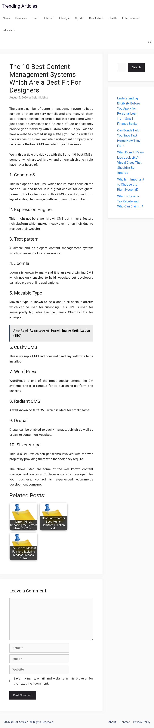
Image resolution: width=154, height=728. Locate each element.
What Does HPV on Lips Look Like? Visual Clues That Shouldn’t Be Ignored (130, 162)
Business (21, 18)
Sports (79, 18)
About (112, 722)
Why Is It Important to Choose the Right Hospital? (130, 184)
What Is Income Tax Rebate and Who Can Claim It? (130, 201)
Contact (125, 722)
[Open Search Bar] (150, 43)
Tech (35, 18)
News (6, 18)
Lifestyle (64, 18)
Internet (49, 18)
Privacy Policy (141, 722)
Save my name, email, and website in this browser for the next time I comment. (53, 681)
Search (136, 67)
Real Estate (96, 18)
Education (9, 30)
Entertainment (131, 18)
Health (113, 18)
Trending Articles (19, 6)
